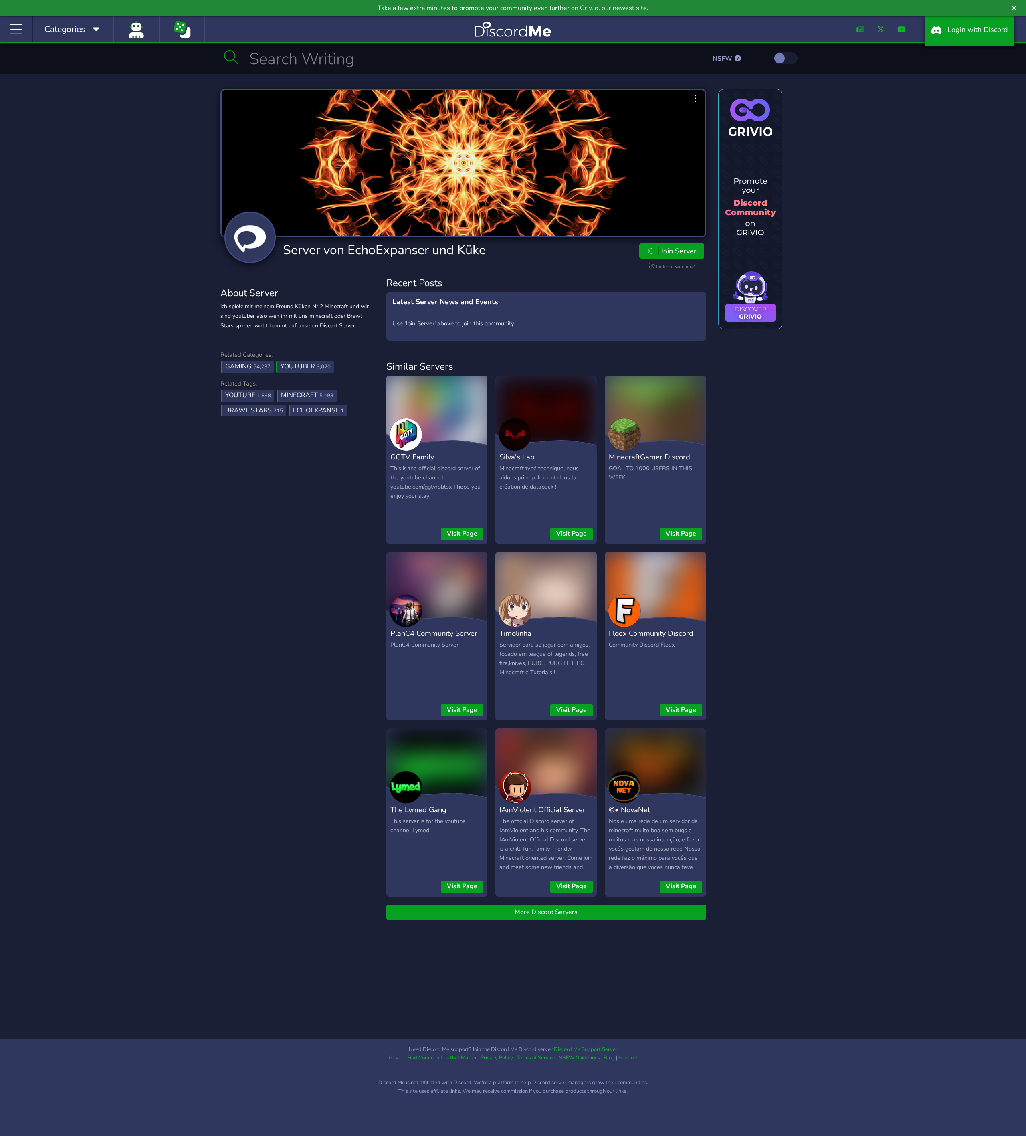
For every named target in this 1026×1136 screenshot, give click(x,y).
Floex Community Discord (651, 633)
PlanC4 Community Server (433, 633)
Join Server (678, 251)
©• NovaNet (629, 809)
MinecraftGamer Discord (649, 457)
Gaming (248, 366)
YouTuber (306, 366)
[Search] (231, 57)
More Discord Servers (546, 912)
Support (628, 1057)
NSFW (723, 58)
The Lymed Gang (418, 809)
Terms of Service (536, 1057)
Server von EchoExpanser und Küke (384, 250)
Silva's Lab (517, 457)
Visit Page (462, 533)
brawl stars (254, 410)
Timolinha (515, 633)
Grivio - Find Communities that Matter (433, 1057)
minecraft (307, 395)
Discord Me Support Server (586, 1049)
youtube (248, 395)
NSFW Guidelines (579, 1057)
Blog (609, 1057)
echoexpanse (318, 410)
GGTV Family (412, 457)
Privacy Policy (497, 1057)
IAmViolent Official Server (542, 809)
